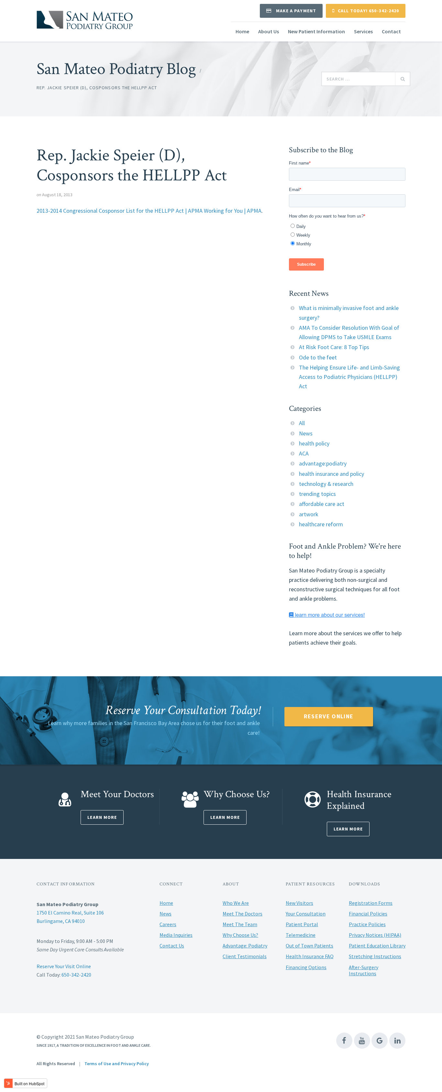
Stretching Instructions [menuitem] (375, 956)
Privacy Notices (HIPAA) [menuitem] (375, 935)
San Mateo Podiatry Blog (116, 69)
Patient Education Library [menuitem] (377, 945)
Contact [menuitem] (391, 31)
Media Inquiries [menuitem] (176, 935)
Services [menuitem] (363, 31)
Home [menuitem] (242, 31)
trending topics (317, 494)
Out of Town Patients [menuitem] (309, 945)
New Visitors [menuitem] (299, 903)
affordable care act (321, 504)
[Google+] (379, 1041)
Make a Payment (295, 11)
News (306, 433)
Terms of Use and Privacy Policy (116, 1063)
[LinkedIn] (397, 1041)
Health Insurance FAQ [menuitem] (310, 956)
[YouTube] (362, 1041)
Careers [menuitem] (168, 924)
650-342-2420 (76, 974)
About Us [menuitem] (268, 31)
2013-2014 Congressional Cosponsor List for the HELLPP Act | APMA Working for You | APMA (149, 210)
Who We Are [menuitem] (236, 903)
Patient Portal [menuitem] (302, 924)
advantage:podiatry (323, 463)
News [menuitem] (165, 913)
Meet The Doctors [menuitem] (242, 913)
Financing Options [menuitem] (306, 967)
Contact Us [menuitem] (172, 945)
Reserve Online (329, 716)
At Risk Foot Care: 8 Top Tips (334, 347)
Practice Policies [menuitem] (367, 924)
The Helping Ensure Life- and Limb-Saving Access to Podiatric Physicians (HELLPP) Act (349, 377)
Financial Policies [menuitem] (368, 913)
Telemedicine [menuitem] (300, 935)
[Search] (402, 79)
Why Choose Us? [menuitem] (240, 935)
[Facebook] (344, 1041)
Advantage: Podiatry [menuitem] (245, 945)
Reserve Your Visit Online (64, 966)
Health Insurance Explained (359, 800)
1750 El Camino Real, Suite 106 (70, 912)
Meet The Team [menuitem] (240, 924)
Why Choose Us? (237, 794)
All (302, 423)
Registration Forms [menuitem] (370, 903)
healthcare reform (321, 524)
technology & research (326, 483)
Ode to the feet (318, 357)
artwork (308, 514)
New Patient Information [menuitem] (316, 31)
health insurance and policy (331, 473)
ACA (304, 453)
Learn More (102, 817)
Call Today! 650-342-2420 (368, 11)
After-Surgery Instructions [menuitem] (363, 970)
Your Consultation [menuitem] (306, 913)
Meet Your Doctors (117, 794)
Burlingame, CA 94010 (61, 921)
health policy (314, 443)
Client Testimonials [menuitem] (245, 956)
